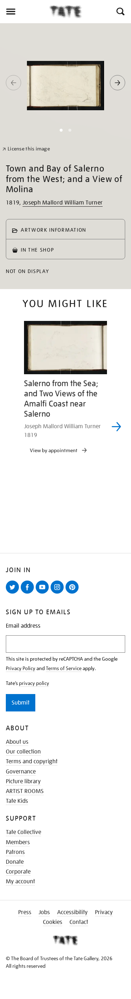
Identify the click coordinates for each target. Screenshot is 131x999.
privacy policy (34, 683)
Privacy (104, 912)
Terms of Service (64, 668)
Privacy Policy (20, 668)
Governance (21, 771)
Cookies (52, 922)
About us (17, 742)
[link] (26, 149)
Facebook (29, 593)
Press (24, 912)
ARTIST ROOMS (25, 791)
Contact (79, 922)
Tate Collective (23, 832)
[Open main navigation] (24, 11)
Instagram (58, 593)
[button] (120, 11)
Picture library (23, 781)
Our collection (23, 751)
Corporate (18, 871)
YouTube (44, 593)
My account (20, 881)
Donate (15, 862)
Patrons (15, 852)
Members (18, 842)
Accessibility (72, 912)
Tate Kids (17, 801)
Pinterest (73, 593)
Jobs (44, 912)
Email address (23, 626)
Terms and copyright (31, 761)
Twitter (14, 593)
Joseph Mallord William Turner (63, 202)
